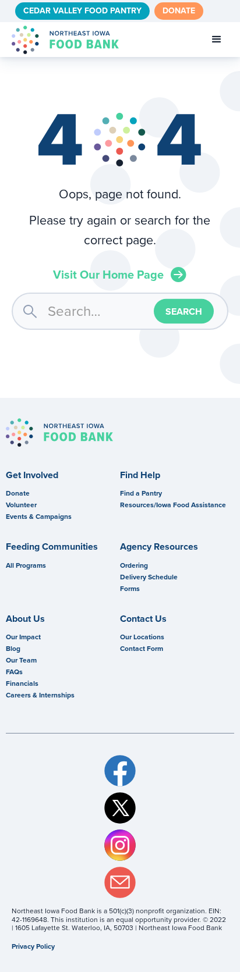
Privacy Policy (33, 946)
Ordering (134, 565)
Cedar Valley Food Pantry (82, 11)
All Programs (26, 565)
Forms (130, 588)
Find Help (140, 475)
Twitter (120, 808)
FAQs (14, 672)
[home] (62, 40)
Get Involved (32, 475)
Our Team (21, 660)
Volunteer (21, 505)
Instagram (120, 845)
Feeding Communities (52, 547)
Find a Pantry (141, 493)
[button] (216, 39)
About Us (25, 619)
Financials (22, 683)
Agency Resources (159, 547)
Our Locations (142, 637)
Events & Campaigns (39, 516)
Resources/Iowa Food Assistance (173, 505)
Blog (13, 648)
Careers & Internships (40, 695)
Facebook (120, 770)
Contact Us (143, 619)
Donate (179, 11)
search (30, 311)
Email (120, 882)
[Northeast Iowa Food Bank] (59, 432)
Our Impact (23, 637)
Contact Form (141, 648)
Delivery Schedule (149, 577)
